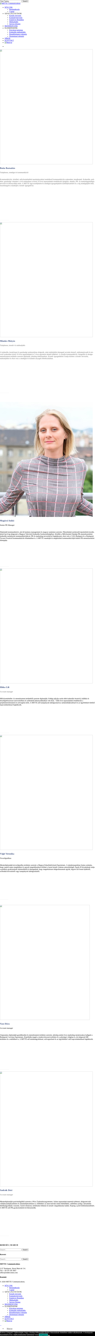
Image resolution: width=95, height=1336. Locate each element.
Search (25, 1)
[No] (49, 1335)
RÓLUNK (9, 1286)
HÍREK (7, 1317)
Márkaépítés (13, 1300)
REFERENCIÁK (11, 1304)
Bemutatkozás (14, 1288)
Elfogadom (43, 1335)
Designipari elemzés (16, 1315)
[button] (0, 1325)
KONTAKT (9, 1319)
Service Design (14, 1302)
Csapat (11, 1290)
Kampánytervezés (15, 1296)
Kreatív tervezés (15, 1294)
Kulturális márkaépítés (17, 1310)
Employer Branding (16, 1298)
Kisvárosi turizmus (16, 1308)
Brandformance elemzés (18, 1312)
